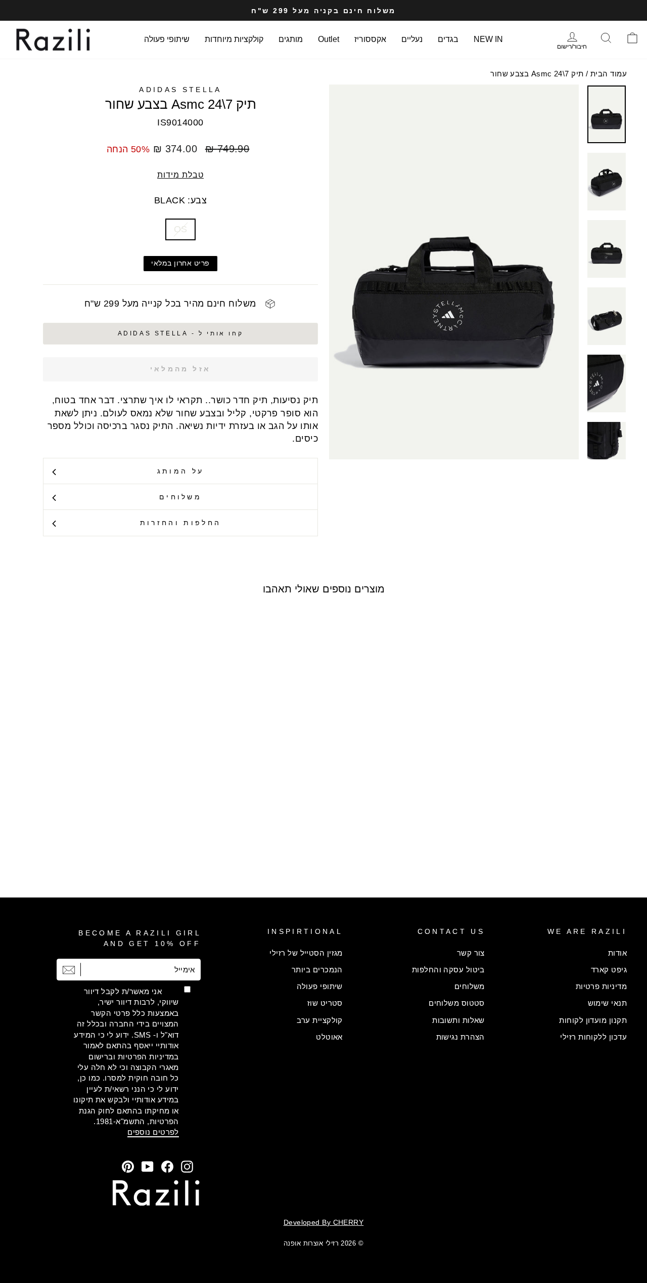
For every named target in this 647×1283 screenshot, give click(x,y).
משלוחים (180, 497)
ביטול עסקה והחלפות (448, 969)
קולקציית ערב (320, 1020)
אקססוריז (370, 39)
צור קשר (471, 953)
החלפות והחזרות (180, 523)
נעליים (412, 39)
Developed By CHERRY (324, 1222)
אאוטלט (329, 1037)
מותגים (291, 39)
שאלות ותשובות (458, 1020)
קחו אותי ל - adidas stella (181, 333)
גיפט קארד (609, 969)
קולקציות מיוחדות (234, 39)
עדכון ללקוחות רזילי (593, 1037)
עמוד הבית (608, 73)
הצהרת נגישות (460, 1037)
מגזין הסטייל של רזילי (305, 953)
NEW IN (488, 39)
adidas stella (180, 89)
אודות (617, 953)
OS (181, 229)
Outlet (328, 39)
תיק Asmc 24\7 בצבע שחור (536, 73)
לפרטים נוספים (153, 1132)
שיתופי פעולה (167, 39)
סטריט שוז (325, 1003)
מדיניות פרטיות (601, 986)
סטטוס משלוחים (457, 1003)
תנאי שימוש (607, 1003)
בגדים (448, 39)
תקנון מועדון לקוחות (593, 1020)
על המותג (180, 471)
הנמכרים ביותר (317, 969)
